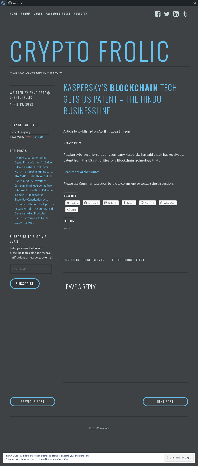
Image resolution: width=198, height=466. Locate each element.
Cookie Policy (62, 459)
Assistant (18, 3)
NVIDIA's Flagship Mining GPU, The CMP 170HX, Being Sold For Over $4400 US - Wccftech (34, 176)
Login (38, 13)
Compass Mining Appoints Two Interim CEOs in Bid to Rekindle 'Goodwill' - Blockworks (34, 190)
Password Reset (58, 13)
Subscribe (25, 283)
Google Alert (133, 260)
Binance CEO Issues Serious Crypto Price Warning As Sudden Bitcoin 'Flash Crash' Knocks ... (34, 162)
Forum (26, 13)
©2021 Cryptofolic (99, 428)
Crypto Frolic (90, 50)
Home (14, 13)
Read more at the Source (81, 172)
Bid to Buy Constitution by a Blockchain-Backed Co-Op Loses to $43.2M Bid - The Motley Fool (34, 204)
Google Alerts (92, 260)
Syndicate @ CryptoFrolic (30, 95)
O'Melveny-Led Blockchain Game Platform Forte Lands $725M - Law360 (31, 218)
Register (81, 13)
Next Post (172, 401)
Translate (38, 137)
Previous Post (38, 401)
